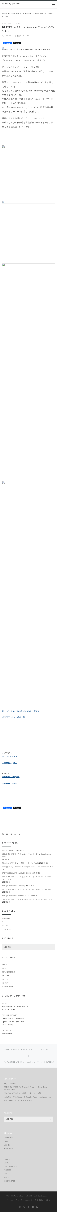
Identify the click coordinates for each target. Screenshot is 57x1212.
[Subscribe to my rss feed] (19, 834)
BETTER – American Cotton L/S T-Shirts (20, 711)
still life (5, 926)
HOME (5, 965)
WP (17, 1200)
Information (6, 918)
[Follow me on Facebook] (7, 834)
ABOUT (5, 983)
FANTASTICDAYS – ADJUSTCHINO (16, 873)
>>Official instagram (11, 777)
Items (11, 13)
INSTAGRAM (7, 987)
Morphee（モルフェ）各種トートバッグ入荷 (20, 863)
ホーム (5, 13)
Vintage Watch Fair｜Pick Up (13, 886)
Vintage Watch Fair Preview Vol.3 (15, 896)
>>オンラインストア (10, 756)
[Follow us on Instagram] (3, 834)
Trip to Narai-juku (9, 850)
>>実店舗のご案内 (9, 763)
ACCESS (5, 976)
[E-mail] (15, 834)
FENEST (9, 36)
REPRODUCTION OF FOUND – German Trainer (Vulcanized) (26, 889)
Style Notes (6, 929)
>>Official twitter (9, 783)
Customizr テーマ (29, 1200)
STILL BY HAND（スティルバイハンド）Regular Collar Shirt (27, 899)
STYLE (5, 979)
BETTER (19, 13)
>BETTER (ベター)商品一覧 (13, 717)
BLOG (4, 968)
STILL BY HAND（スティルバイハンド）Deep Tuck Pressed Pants (26, 855)
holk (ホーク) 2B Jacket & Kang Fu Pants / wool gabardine (25, 867)
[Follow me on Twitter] (11, 834)
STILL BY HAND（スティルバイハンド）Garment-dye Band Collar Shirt (26, 878)
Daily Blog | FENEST (22, 1196)
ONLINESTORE (8, 972)
